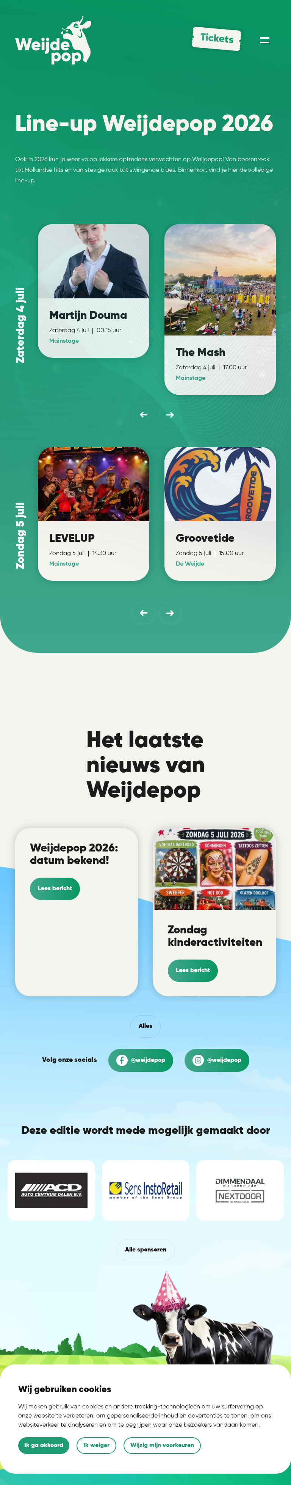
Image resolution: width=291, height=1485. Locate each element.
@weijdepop (147, 1060)
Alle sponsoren (145, 1250)
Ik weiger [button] (96, 1446)
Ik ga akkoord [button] (43, 1446)
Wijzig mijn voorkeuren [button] (162, 1446)
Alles (145, 1026)
